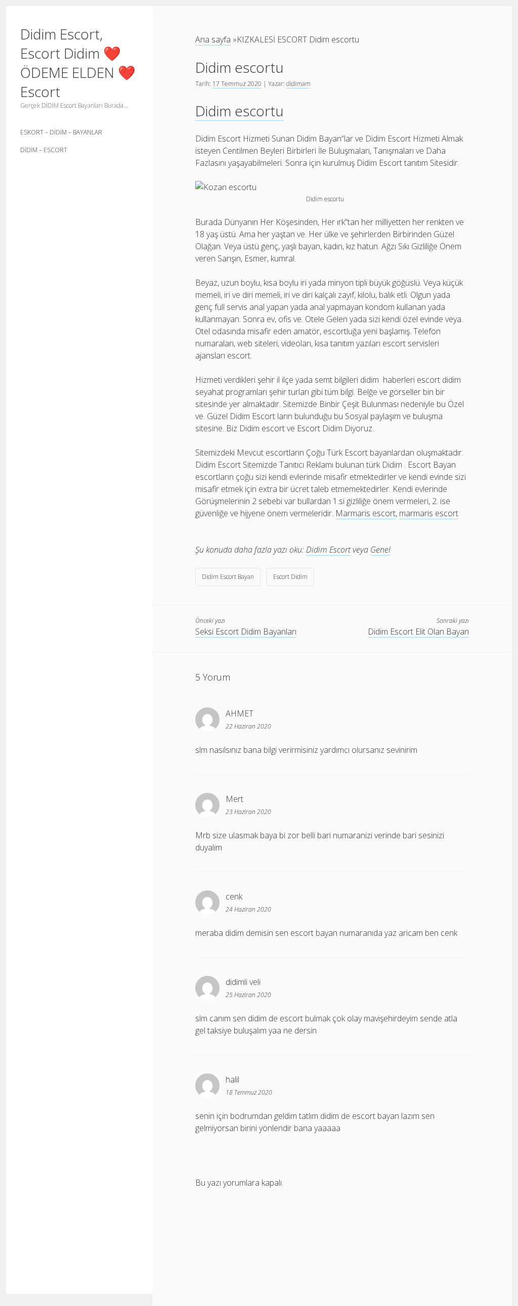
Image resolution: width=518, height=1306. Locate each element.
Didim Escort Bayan (228, 576)
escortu (239, 110)
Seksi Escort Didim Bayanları (245, 631)
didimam (298, 83)
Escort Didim (290, 576)
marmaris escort (428, 513)
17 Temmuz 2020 (237, 83)
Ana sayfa (213, 39)
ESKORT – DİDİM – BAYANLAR (61, 132)
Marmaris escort (365, 513)
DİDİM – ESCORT (43, 150)
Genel (380, 549)
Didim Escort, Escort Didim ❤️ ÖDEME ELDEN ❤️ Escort (78, 62)
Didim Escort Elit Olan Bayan (418, 631)
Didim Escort (328, 549)
